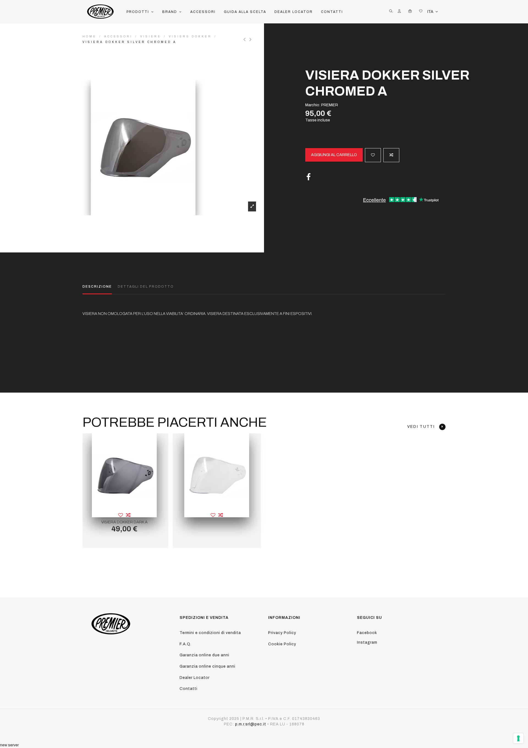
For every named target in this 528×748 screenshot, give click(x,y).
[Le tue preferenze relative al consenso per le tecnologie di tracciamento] (518, 738)
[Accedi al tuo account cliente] (399, 12)
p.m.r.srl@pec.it (250, 724)
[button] (140, 12)
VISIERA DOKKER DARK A (124, 522)
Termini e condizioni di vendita (210, 633)
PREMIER (329, 105)
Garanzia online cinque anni (207, 666)
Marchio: (312, 105)
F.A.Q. (185, 644)
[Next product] (251, 39)
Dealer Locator (195, 678)
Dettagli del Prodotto (146, 287)
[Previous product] (246, 39)
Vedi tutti (423, 427)
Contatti (188, 689)
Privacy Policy (282, 633)
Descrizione (97, 287)
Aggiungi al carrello (334, 155)
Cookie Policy (282, 644)
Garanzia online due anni (204, 655)
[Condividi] (308, 177)
